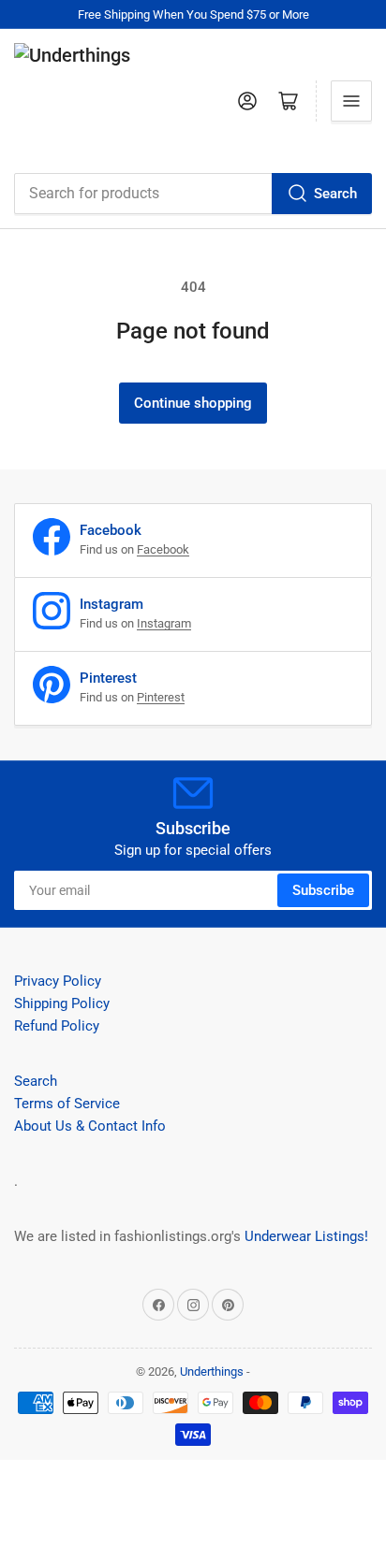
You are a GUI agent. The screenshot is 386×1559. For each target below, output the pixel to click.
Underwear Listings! (306, 1236)
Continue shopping (193, 403)
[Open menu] (351, 101)
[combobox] (193, 193)
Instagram (164, 623)
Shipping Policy (62, 1003)
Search (335, 193)
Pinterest (161, 697)
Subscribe (323, 890)
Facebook (163, 549)
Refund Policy (56, 1026)
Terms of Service (67, 1103)
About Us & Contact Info (90, 1126)
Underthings (212, 1371)
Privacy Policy (57, 981)
